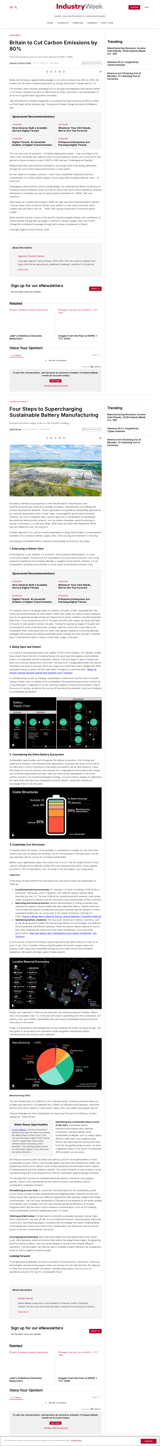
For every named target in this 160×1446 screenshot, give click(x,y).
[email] (64, 71)
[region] (55, 361)
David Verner (15, 429)
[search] (15, 7)
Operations (78, 23)
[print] (100, 71)
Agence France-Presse (20, 63)
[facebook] (47, 71)
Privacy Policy (76, 1440)
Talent (50, 23)
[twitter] (55, 71)
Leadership (92, 23)
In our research (19, 1143)
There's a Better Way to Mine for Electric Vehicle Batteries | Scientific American (61, 925)
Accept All (148, 1441)
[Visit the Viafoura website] (95, 367)
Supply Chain (107, 23)
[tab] (16, 355)
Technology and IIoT (18, 401)
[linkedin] (51, 71)
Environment (15, 35)
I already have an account (55, 385)
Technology (63, 23)
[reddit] (60, 71)
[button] (11, 7)
